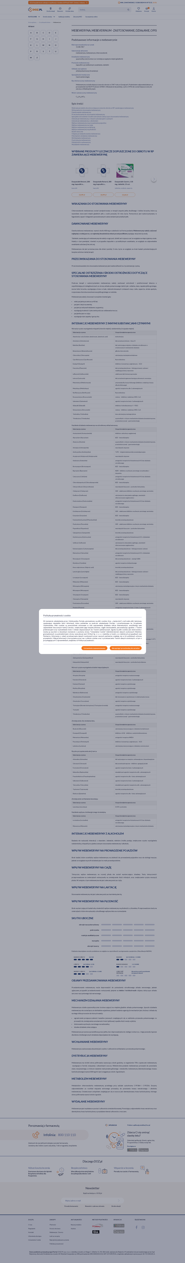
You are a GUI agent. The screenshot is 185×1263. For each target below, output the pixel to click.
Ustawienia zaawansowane (94, 648)
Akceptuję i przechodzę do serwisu (125, 648)
